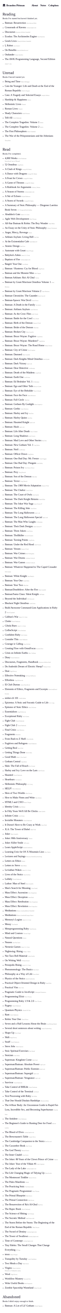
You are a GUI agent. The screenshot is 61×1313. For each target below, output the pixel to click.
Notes (43, 5)
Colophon (53, 5)
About (34, 5)
